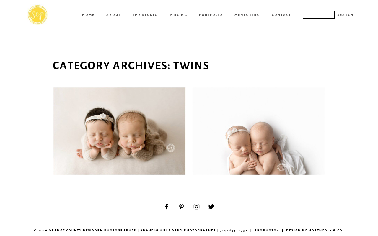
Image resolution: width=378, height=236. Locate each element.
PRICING (179, 14)
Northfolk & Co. (326, 230)
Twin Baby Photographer (257, 101)
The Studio (145, 14)
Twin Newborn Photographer (118, 101)
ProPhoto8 (267, 230)
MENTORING (247, 14)
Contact (281, 14)
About (113, 14)
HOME (88, 14)
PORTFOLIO (211, 14)
